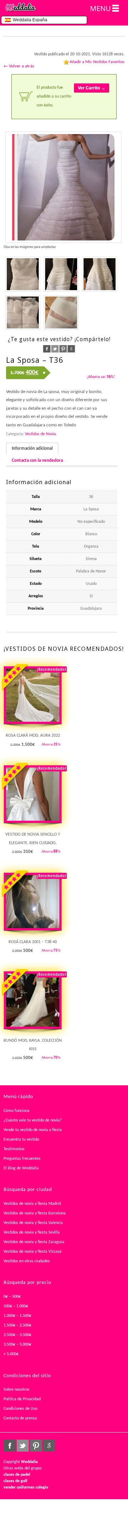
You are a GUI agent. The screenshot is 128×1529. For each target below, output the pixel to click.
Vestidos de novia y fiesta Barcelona (35, 1213)
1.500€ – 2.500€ (17, 1325)
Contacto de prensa (20, 1418)
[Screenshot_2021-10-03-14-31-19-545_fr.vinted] (99, 274)
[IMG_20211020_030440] (63, 187)
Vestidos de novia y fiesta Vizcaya (33, 1252)
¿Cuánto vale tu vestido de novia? (33, 1120)
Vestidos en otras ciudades (27, 1261)
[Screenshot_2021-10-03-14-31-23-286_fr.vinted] (22, 312)
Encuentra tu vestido (21, 1139)
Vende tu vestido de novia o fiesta (33, 1130)
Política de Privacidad (22, 1399)
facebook (46, 349)
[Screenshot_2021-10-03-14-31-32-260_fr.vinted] (61, 312)
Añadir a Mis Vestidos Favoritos (97, 62)
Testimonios (14, 1149)
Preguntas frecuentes (22, 1159)
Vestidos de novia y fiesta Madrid (32, 1204)
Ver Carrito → (91, 87)
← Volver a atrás (19, 66)
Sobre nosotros (17, 1389)
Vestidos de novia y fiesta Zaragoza (34, 1242)
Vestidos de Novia (40, 434)
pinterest (63, 349)
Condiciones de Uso (20, 1409)
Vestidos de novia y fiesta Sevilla (32, 1232)
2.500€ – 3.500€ (17, 1335)
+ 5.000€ (11, 1354)
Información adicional (32, 448)
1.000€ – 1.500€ (17, 1316)
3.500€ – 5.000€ (17, 1344)
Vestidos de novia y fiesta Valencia (33, 1223)
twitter (55, 349)
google (71, 349)
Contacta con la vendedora (37, 460)
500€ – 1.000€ (16, 1306)
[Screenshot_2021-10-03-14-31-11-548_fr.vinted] (61, 274)
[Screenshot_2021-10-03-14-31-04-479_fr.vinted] (22, 274)
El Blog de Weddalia (21, 1168)
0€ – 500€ (12, 1297)
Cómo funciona (17, 1111)
